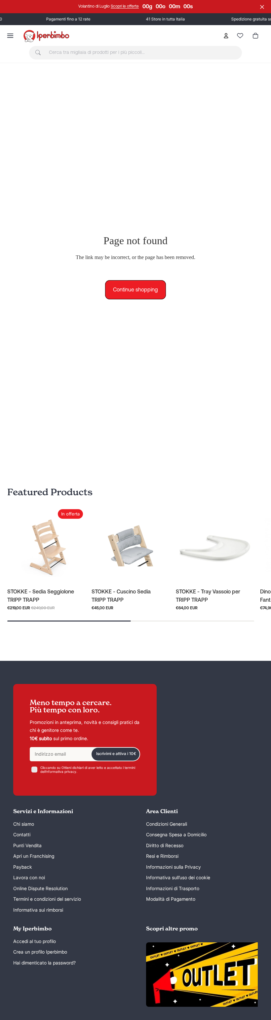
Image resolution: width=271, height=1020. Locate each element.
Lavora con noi (29, 878)
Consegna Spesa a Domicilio (176, 835)
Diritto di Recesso (164, 845)
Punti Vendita (27, 845)
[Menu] (10, 35)
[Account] (226, 35)
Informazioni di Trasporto (172, 888)
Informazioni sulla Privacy (173, 867)
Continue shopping (135, 289)
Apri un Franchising (33, 856)
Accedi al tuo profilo (34, 941)
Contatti (21, 835)
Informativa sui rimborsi (38, 910)
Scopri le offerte (125, 6)
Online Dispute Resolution (40, 888)
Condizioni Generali (166, 824)
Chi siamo (23, 824)
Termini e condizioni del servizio (47, 899)
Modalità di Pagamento (170, 899)
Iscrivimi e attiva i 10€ (116, 753)
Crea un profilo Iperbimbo (40, 952)
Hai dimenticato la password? (44, 962)
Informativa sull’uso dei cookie (178, 878)
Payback (22, 867)
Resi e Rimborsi (162, 856)
